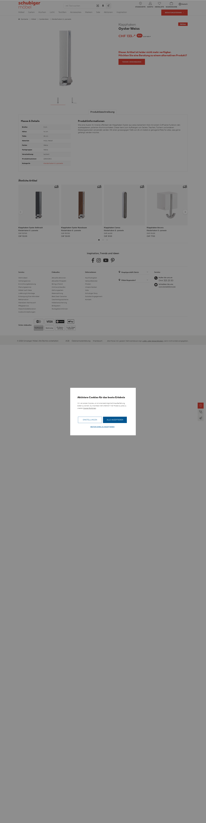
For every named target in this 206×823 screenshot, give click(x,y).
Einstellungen (90, 420)
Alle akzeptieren (115, 420)
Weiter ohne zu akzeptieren (102, 427)
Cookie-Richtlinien (89, 408)
